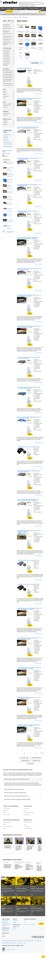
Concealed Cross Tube (29, 812)
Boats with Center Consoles (33, 32)
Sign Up (3, 936)
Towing (3, 8)
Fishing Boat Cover (34, 40)
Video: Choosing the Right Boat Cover (27, 57)
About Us (5, 139)
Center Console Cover (40, 32)
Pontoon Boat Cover (20, 48)
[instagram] (40, 937)
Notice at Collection (6, 942)
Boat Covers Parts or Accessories (21, 56)
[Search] (21, 3)
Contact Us (6, 136)
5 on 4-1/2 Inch (6, 814)
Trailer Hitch (28, 806)
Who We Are (15, 920)
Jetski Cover (40, 39)
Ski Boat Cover (33, 47)
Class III (25, 810)
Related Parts (28, 820)
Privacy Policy (6, 140)
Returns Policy (5, 922)
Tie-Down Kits (27, 826)
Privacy (25, 924)
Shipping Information (6, 924)
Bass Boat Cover (20, 31)
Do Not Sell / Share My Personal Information (33, 940)
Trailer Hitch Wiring (7, 826)
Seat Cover (27, 47)
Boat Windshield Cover (27, 32)
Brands (36, 8)
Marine (31, 8)
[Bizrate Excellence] (3, 949)
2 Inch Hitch (26, 808)
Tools (25, 824)
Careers (14, 922)
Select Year (17, 11)
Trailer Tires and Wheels (10, 806)
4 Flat (4, 828)
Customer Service (23, 6)
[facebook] (35, 937)
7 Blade (4, 824)
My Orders (32, 6)
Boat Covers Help (7, 142)
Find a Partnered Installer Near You (5, 930)
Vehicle (20, 8)
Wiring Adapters (6, 822)
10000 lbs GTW (27, 814)
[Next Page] (42, 753)
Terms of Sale (13, 942)
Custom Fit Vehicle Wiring (11, 820)
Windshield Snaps (28, 822)
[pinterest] (38, 937)
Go (39, 11)
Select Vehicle (9, 11)
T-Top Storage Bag (28, 828)
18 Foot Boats (30, 763)
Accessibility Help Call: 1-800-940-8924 (9, 940)
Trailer (15, 8)
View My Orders (5, 920)
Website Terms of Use (21, 942)
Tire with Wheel (6, 808)
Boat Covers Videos (8, 144)
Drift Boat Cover (27, 39)
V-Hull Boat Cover (40, 48)
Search (14, 929)
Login (3, 934)
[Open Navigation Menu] (1, 1)
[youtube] (43, 937)
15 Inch (4, 812)
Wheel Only (5, 810)
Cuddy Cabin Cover (20, 40)
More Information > (38, 93)
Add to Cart (29, 86)
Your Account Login (8, 146)
